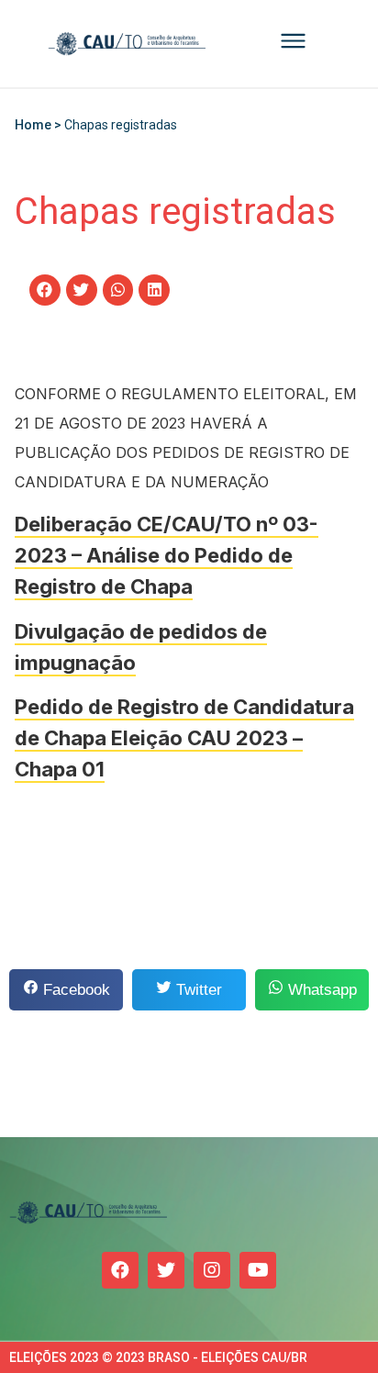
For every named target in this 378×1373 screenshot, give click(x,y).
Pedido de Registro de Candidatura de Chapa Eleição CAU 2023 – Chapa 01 (184, 738)
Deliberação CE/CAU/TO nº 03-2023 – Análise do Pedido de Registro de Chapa (166, 555)
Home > (39, 124)
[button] (45, 290)
